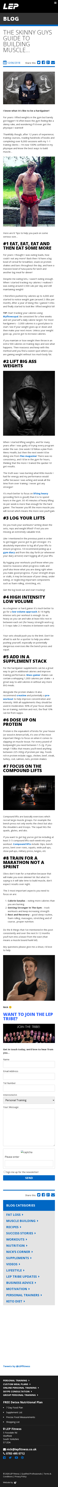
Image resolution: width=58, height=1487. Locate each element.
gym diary (9, 552)
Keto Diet (14, 1301)
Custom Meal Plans (15, 1384)
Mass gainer (33, 674)
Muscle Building (21, 1221)
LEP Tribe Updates (21, 1276)
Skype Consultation (16, 1391)
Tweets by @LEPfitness (16, 1366)
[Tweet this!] (38, 62)
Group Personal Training (19, 1394)
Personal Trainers (22, 1295)
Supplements (17, 1258)
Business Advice (19, 1283)
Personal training (15, 1380)
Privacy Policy (20, 1476)
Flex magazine (28, 456)
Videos (11, 1264)
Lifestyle (14, 1270)
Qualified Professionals (31, 1473)
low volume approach (24, 611)
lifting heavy (40, 493)
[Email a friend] (52, 62)
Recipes (12, 1227)
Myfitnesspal (10, 316)
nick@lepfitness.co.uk (22, 1449)
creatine (21, 695)
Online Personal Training (20, 1387)
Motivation (16, 1289)
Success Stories (19, 1233)
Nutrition (15, 1245)
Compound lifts (22, 844)
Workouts (15, 1239)
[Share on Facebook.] (43, 62)
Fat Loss (13, 1215)
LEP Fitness (11, 6)
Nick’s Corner (18, 1252)
